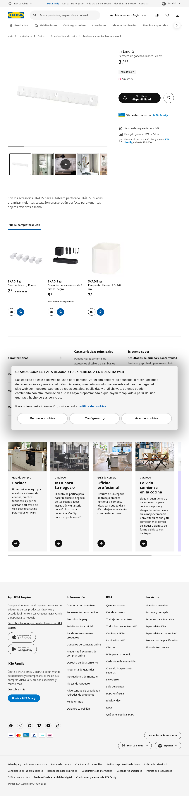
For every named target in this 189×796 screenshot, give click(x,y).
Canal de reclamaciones (129, 770)
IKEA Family (53, 3)
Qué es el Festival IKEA (120, 714)
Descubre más (16, 689)
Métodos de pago (77, 619)
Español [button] (172, 3)
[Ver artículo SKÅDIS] (26, 258)
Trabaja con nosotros (119, 619)
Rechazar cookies (42, 418)
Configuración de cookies (88, 764)
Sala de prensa (115, 686)
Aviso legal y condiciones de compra (27, 764)
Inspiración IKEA (115, 640)
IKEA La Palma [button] (21, 3)
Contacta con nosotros (81, 605)
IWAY (109, 707)
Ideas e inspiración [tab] (124, 25)
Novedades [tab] (99, 25)
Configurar (92, 418)
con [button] (147, 115)
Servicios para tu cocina (160, 619)
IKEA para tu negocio (73, 3)
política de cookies (92, 406)
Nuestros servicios (157, 605)
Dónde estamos (116, 612)
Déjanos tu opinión (78, 708)
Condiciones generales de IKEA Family (96, 777)
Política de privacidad (155, 764)
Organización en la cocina (64, 36)
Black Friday (113, 700)
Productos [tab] (21, 25)
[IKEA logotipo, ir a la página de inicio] (16, 15)
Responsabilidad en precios (62, 770)
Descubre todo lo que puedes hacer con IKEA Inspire (35, 625)
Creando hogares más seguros (119, 670)
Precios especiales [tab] (155, 25)
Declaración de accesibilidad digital (53, 777)
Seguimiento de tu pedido (82, 612)
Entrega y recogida (157, 612)
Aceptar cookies (146, 418)
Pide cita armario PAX (125, 3)
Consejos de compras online (84, 644)
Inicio (10, 36)
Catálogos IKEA (115, 633)
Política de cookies (61, 764)
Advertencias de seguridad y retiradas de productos (83, 692)
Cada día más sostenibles (121, 661)
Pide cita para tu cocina (99, 3)
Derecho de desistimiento (82, 662)
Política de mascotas (19, 777)
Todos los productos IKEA (121, 626)
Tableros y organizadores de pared (102, 36)
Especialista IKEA (156, 626)
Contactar (144, 3)
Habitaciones (25, 36)
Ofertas (110, 647)
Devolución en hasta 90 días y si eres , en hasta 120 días (146, 141)
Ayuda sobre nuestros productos (80, 635)
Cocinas (41, 36)
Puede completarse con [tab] (24, 225)
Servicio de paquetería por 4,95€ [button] (141, 128)
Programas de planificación (162, 640)
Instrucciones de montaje (82, 676)
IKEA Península (115, 693)
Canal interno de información (97, 770)
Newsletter (113, 679)
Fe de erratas (75, 701)
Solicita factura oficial (80, 626)
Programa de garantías (80, 669)
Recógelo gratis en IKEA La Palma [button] (141, 134)
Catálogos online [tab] (74, 25)
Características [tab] (18, 358)
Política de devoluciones (159, 770)
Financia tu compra (157, 647)
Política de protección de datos (123, 764)
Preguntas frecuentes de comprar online (82, 653)
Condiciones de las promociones (25, 770)
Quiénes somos (115, 605)
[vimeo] (39, 725)
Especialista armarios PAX (161, 633)
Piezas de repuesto (78, 683)
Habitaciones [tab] (48, 25)
